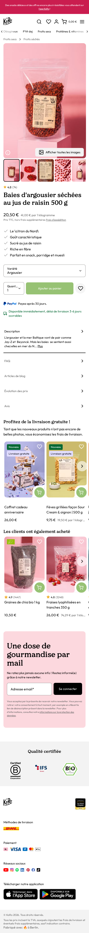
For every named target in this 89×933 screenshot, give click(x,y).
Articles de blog (14, 376)
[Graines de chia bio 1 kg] (24, 577)
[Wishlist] (48, 21)
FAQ (7, 361)
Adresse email (22, 689)
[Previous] (1, 31)
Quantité (12, 286)
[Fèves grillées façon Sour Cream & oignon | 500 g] (66, 481)
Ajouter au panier (50, 288)
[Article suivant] (81, 170)
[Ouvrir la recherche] (39, 21)
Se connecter (68, 689)
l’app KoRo (44, 8)
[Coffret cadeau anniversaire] (24, 481)
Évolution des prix (16, 391)
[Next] (87, 31)
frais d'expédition (56, 219)
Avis (7, 406)
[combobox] (43, 272)
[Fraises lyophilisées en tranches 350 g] (66, 577)
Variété (12, 269)
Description (12, 331)
